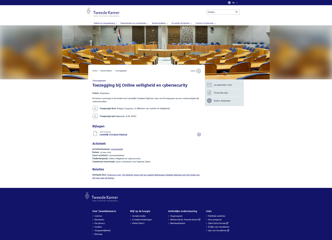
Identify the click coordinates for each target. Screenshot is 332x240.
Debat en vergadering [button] (104, 23)
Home (94, 70)
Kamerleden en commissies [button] (134, 23)
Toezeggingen (121, 70)
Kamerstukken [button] (159, 23)
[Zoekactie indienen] (237, 12)
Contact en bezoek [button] (204, 23)
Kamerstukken (106, 70)
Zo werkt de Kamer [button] (180, 23)
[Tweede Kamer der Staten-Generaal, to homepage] (103, 12)
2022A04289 (117, 149)
